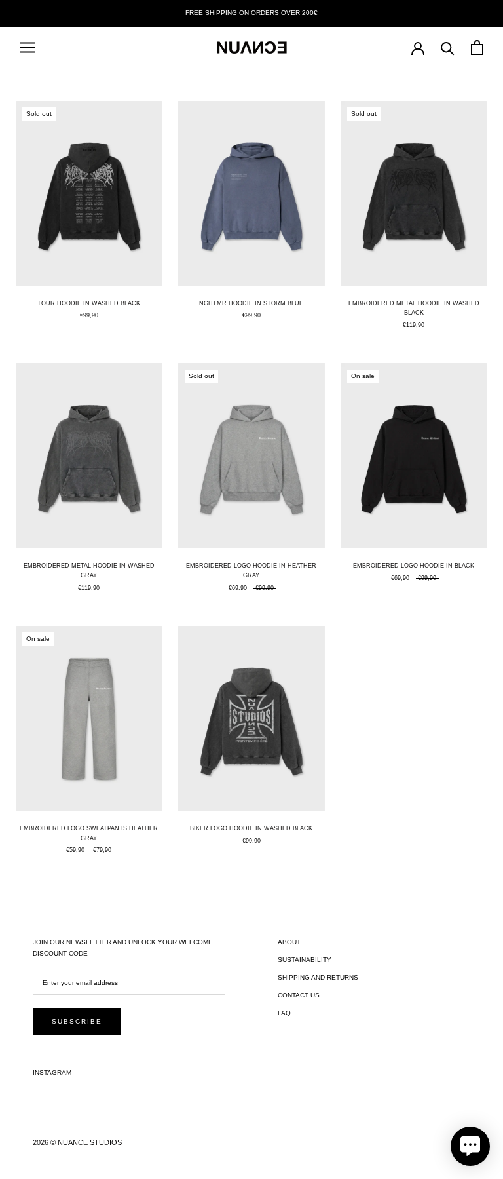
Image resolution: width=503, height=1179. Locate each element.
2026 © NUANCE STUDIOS (77, 1142)
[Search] (448, 47)
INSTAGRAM (52, 1072)
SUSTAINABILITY (304, 959)
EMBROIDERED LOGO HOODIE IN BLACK (413, 565)
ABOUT (289, 942)
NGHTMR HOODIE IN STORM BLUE (251, 303)
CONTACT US (299, 995)
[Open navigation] (27, 47)
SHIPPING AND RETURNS (318, 977)
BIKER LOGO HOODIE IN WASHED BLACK (251, 828)
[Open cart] (477, 47)
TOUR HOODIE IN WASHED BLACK (88, 303)
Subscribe (77, 1021)
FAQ (284, 1012)
